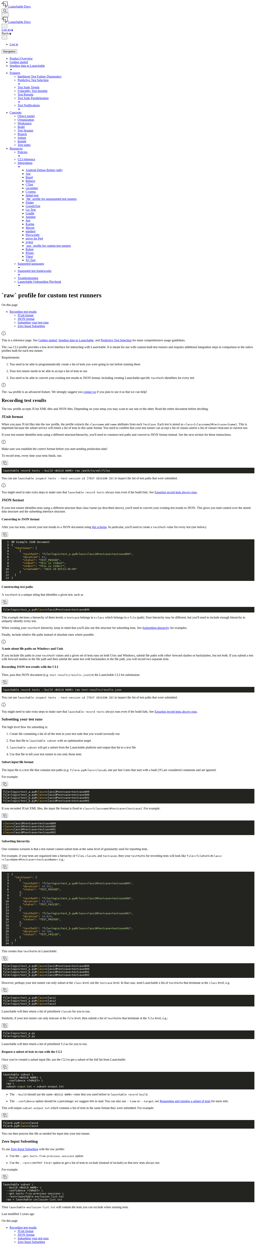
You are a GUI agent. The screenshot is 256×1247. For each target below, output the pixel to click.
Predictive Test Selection (33, 80)
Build (21, 127)
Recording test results (23, 311)
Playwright (32, 235)
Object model (26, 116)
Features (15, 73)
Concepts (15, 112)
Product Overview (21, 58)
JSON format (26, 319)
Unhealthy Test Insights (32, 91)
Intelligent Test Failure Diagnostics (39, 76)
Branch (22, 134)
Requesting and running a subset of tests (185, 1101)
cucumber (32, 188)
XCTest (30, 260)
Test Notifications (29, 105)
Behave (30, 181)
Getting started (19, 62)
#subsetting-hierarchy (155, 627)
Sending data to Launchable (27, 65)
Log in (14, 44)
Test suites (24, 145)
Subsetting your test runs (33, 322)
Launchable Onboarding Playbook (39, 281)
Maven (30, 227)
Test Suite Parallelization (33, 98)
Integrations (25, 163)
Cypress (31, 191)
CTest (29, 184)
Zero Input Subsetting (31, 326)
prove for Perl (34, 238)
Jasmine (31, 217)
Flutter (30, 202)
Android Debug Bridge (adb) (44, 170)
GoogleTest (33, 206)
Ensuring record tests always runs (176, 492)
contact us (89, 392)
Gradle (30, 213)
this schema (99, 527)
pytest (29, 242)
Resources (16, 148)
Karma (30, 224)
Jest (28, 220)
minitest (30, 231)
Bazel (29, 177)
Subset (22, 137)
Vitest (29, 256)
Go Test (31, 209)
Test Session (25, 130)
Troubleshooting (28, 278)
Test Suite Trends (28, 87)
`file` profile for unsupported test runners (51, 199)
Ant (28, 173)
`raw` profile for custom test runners (48, 245)
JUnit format (25, 315)
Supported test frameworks (34, 271)
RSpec (30, 253)
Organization (26, 119)
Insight (22, 141)
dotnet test (32, 195)
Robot (29, 249)
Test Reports (25, 94)
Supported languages (31, 263)
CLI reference (26, 159)
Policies (22, 152)
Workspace (25, 123)
